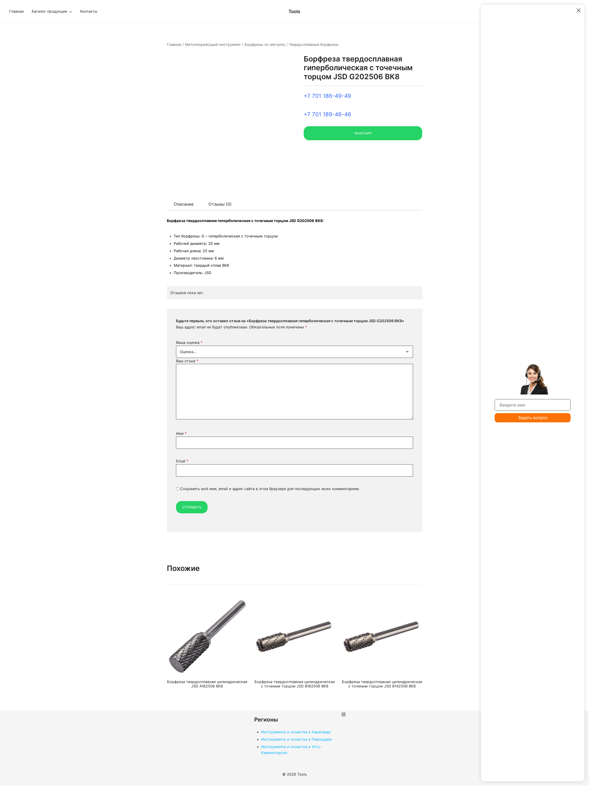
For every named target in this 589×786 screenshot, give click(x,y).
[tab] (183, 204)
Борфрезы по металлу (265, 44)
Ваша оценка (189, 342)
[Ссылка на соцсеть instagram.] (343, 713)
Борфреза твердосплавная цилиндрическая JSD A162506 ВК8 (207, 683)
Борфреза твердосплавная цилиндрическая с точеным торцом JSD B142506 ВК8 (382, 683)
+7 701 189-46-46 (327, 114)
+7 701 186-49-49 (327, 96)
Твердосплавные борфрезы (313, 44)
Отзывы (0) (220, 204)
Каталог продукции (49, 11)
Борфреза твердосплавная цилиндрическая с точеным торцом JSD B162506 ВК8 (294, 683)
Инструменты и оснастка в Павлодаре (296, 739)
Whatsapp (363, 133)
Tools (294, 11)
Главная (16, 11)
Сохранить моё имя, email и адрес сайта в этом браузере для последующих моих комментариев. (270, 488)
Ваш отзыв (187, 361)
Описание (183, 204)
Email (182, 461)
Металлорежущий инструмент (213, 44)
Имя (181, 433)
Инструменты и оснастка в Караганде (296, 732)
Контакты (88, 11)
